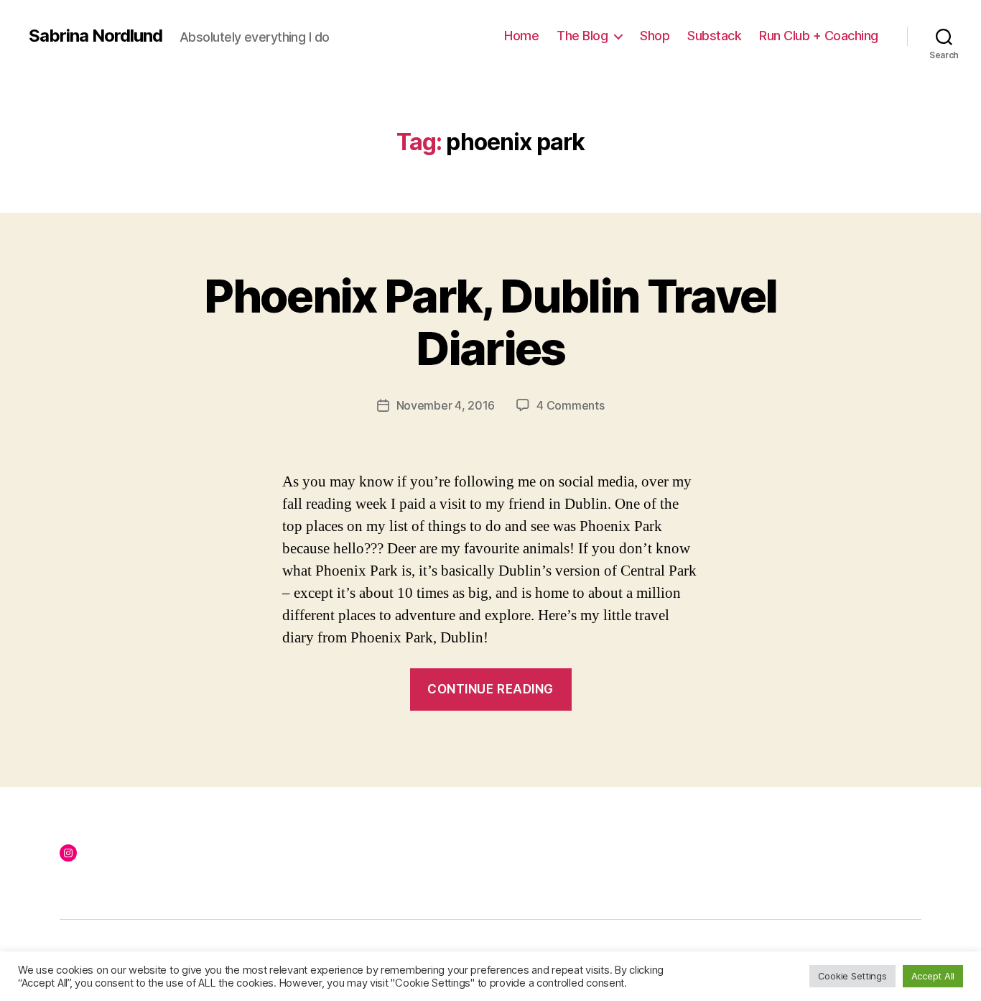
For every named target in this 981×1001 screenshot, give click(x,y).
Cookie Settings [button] (852, 976)
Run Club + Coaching (818, 35)
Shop (654, 35)
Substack (714, 35)
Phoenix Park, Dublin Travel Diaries (490, 322)
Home (521, 35)
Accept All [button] (932, 976)
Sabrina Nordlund (95, 36)
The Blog (582, 35)
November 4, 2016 (446, 405)
